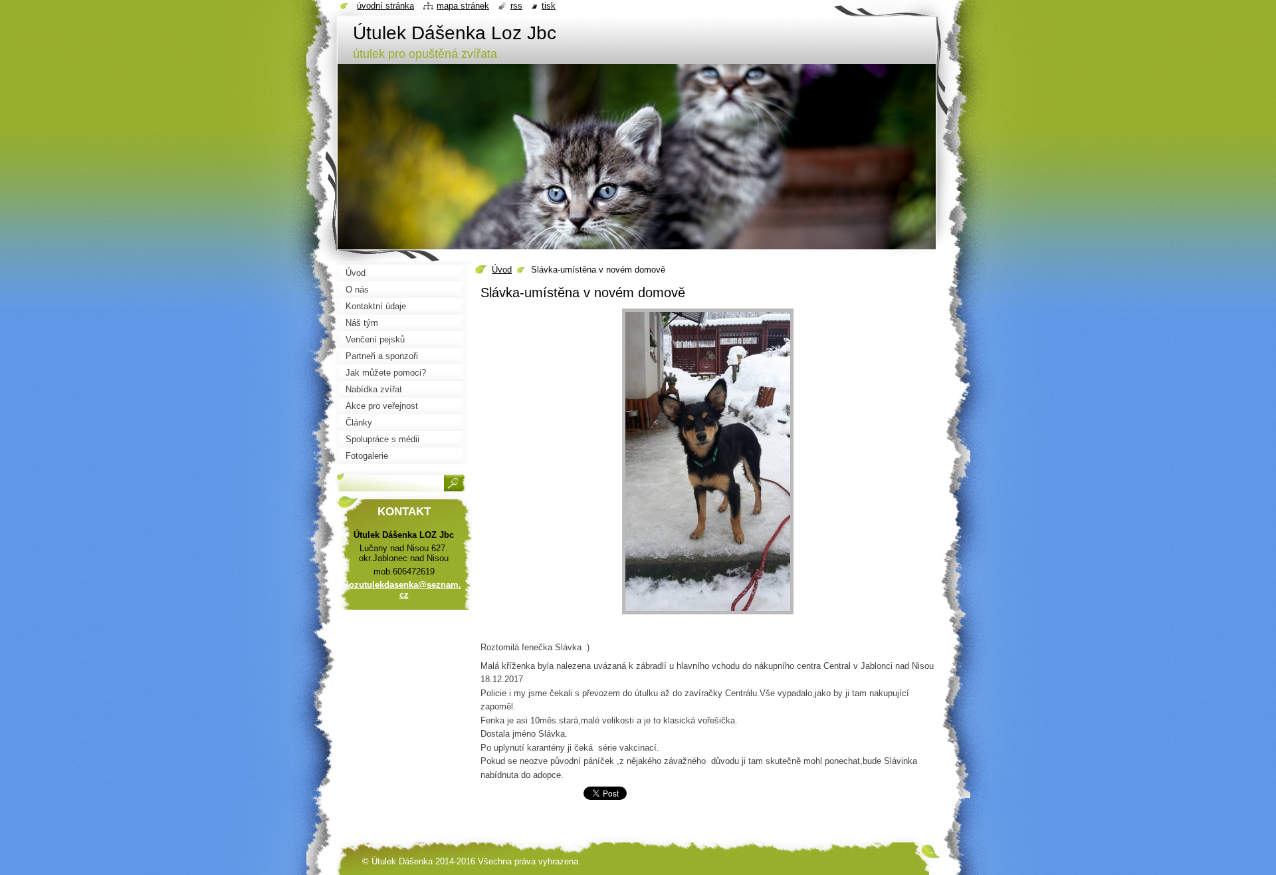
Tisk (549, 6)
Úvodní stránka (385, 6)
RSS (516, 6)
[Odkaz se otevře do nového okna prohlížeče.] (708, 615)
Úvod (502, 270)
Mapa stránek (463, 6)
